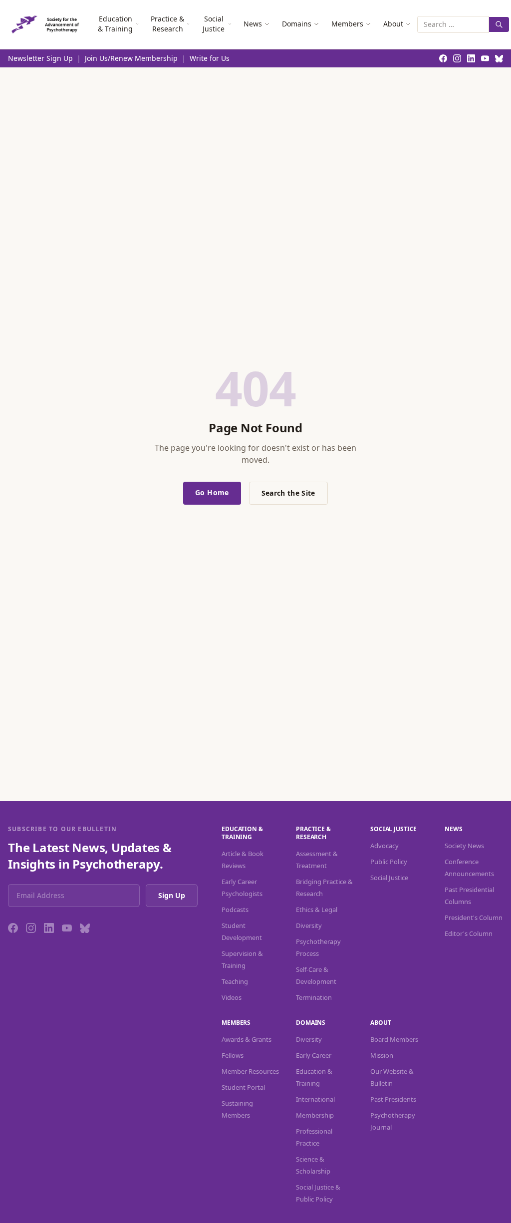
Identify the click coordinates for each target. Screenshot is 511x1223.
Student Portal (243, 1087)
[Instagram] (31, 928)
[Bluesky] (85, 928)
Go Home (212, 492)
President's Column (474, 917)
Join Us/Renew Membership (131, 58)
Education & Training (115, 23)
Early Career (313, 1055)
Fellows (233, 1055)
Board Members (394, 1039)
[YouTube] (67, 928)
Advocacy (384, 845)
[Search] (499, 24)
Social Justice (214, 23)
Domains (296, 23)
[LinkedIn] (49, 928)
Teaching (235, 981)
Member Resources (250, 1071)
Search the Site (288, 493)
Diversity (309, 925)
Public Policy (388, 861)
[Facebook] (13, 928)
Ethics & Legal (316, 909)
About (393, 23)
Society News (464, 845)
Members (347, 23)
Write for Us (210, 58)
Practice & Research (167, 23)
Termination (314, 997)
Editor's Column (469, 933)
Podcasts (235, 909)
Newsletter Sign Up (40, 58)
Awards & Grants (246, 1039)
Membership (315, 1115)
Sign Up (171, 895)
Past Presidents (393, 1099)
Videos (232, 997)
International (315, 1099)
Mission (381, 1055)
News (253, 23)
